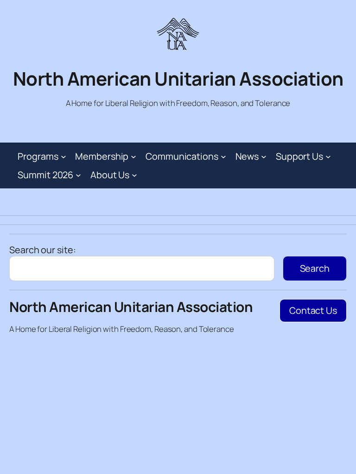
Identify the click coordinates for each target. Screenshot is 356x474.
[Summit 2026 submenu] (78, 175)
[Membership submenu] (133, 156)
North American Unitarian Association (178, 78)
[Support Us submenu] (328, 156)
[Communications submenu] (223, 156)
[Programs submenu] (63, 156)
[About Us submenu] (134, 175)
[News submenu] (264, 156)
